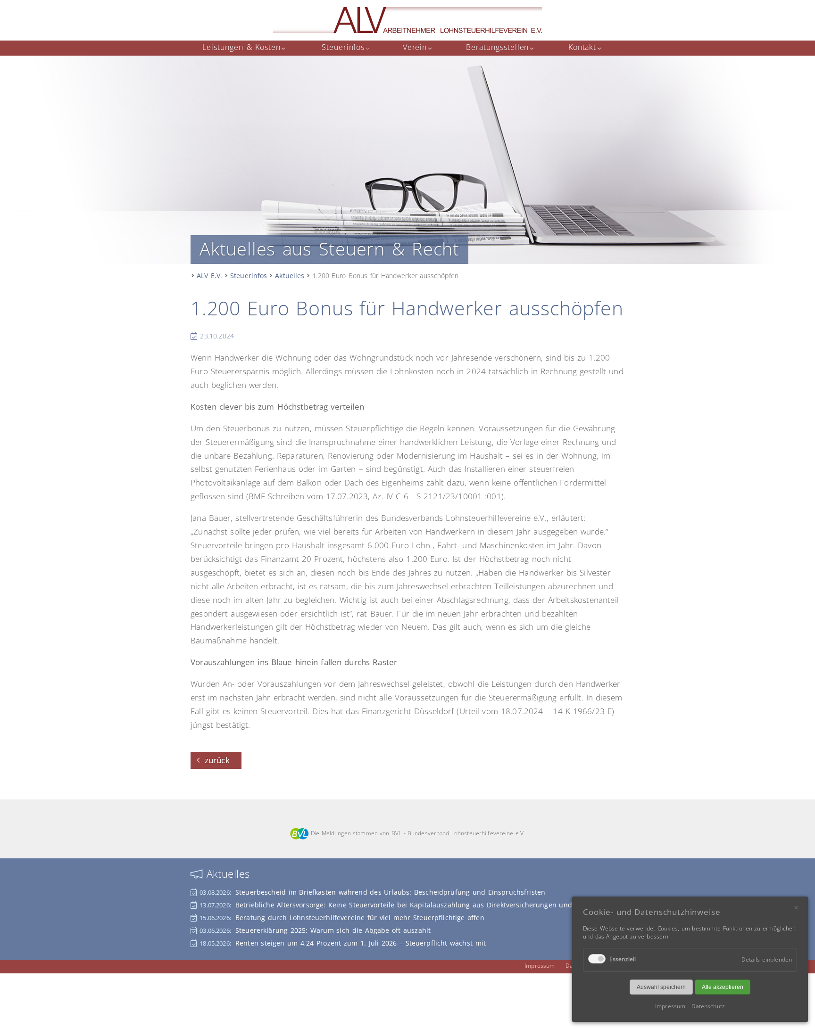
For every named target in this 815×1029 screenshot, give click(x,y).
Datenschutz (707, 1006)
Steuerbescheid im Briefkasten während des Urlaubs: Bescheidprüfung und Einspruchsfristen (390, 892)
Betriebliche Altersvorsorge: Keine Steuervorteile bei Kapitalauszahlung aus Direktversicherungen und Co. (410, 904)
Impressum (539, 965)
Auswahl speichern (661, 987)
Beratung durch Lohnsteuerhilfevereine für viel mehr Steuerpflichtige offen (359, 917)
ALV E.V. (209, 275)
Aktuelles (289, 275)
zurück (217, 760)
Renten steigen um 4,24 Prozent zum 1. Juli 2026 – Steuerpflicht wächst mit (360, 942)
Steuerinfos (248, 275)
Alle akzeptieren (722, 987)
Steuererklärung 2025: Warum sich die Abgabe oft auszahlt (333, 930)
